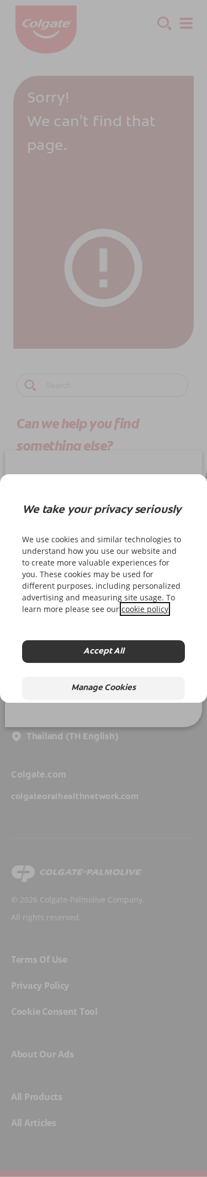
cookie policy (144, 609)
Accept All (103, 651)
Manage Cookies (103, 688)
